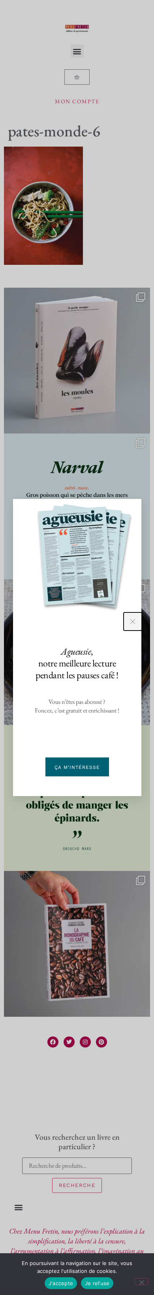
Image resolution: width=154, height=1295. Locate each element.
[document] (77, 647)
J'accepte (61, 1283)
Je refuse (97, 1283)
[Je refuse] (141, 1281)
